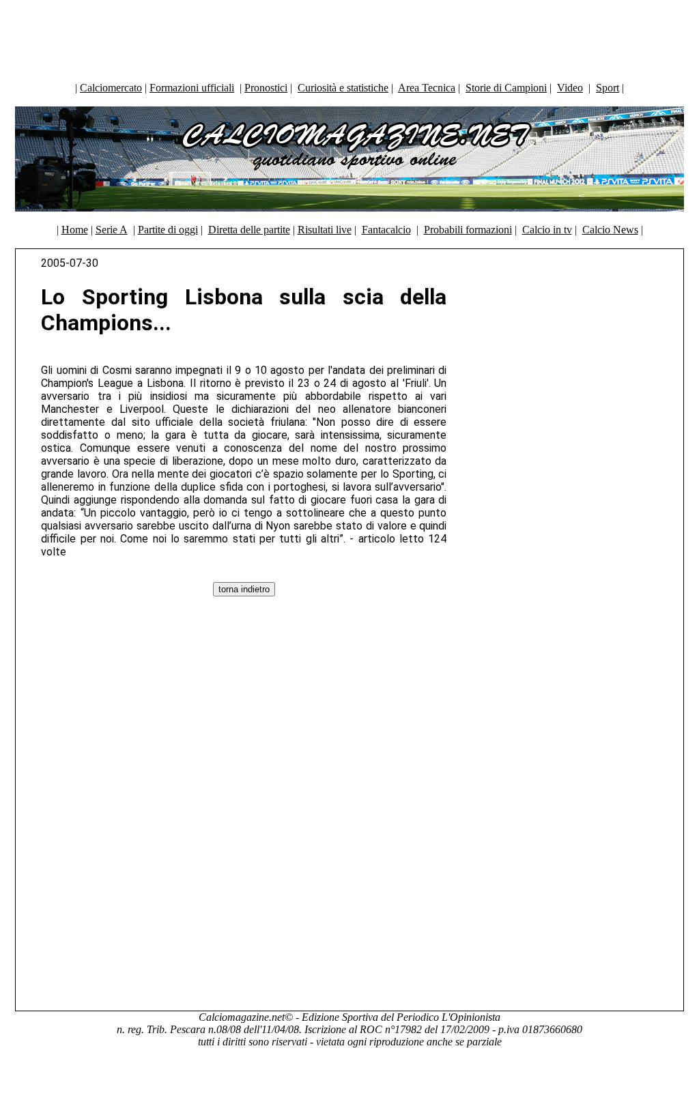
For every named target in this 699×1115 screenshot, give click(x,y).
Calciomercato (111, 87)
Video (570, 87)
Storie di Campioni (506, 87)
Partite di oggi (168, 229)
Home (74, 229)
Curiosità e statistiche (343, 87)
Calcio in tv (547, 229)
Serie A (112, 229)
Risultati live (325, 229)
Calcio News (610, 229)
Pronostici (265, 87)
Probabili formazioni (468, 229)
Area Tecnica (426, 87)
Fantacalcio (386, 229)
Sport (607, 87)
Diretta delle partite (249, 229)
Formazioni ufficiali (191, 87)
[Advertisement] (349, 37)
